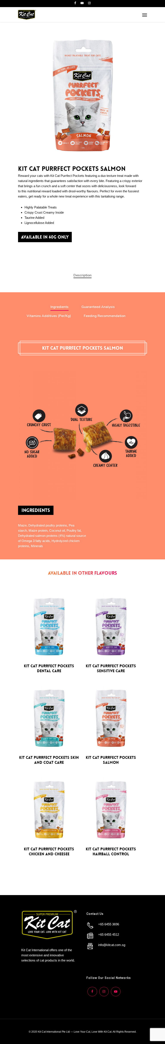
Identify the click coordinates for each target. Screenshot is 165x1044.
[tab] (82, 275)
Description (82, 275)
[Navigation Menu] (144, 15)
